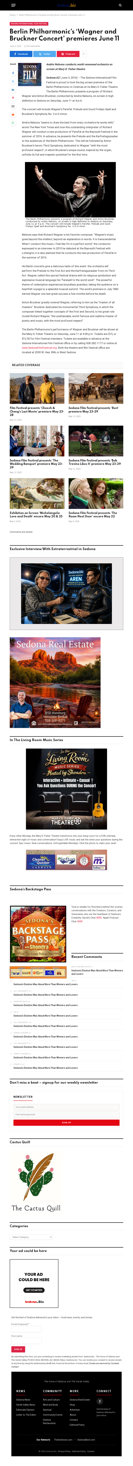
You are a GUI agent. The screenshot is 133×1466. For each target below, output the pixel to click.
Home (12, 15)
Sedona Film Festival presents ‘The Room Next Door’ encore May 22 (93, 515)
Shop (72, 1404)
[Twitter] (13, 81)
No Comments (33, 46)
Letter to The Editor (26, 1415)
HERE (99, 917)
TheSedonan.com (63, 1439)
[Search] (120, 5)
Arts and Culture (51, 1399)
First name (16, 1336)
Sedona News (23, 1399)
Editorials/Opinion (25, 1409)
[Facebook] (13, 73)
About (73, 1415)
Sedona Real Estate (80, 1399)
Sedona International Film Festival (29, 24)
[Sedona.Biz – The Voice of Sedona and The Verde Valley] (66, 5)
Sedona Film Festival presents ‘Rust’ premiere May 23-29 (94, 410)
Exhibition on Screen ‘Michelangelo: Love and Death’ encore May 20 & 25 (36, 515)
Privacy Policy (64, 1451)
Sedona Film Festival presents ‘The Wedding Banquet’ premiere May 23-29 (36, 464)
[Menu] (13, 5)
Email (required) (20, 1324)
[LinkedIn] (13, 89)
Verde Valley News (25, 1404)
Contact (74, 1420)
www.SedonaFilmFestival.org (39, 347)
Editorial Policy (77, 1425)
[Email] (13, 106)
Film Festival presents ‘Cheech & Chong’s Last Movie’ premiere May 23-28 (37, 412)
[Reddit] (13, 114)
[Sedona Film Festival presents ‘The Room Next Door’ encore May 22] (96, 493)
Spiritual (47, 1409)
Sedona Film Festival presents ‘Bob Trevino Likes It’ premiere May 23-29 (95, 462)
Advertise (75, 1409)
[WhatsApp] (13, 122)
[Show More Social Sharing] (83, 54)
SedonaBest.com (86, 1439)
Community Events (52, 1415)
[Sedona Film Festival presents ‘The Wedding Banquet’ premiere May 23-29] (37, 441)
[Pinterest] (13, 98)
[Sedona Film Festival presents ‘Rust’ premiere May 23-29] (96, 388)
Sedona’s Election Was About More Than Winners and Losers (97, 972)
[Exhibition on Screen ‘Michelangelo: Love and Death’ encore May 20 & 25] (37, 493)
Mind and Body (50, 1404)
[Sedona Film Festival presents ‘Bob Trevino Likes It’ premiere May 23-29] (96, 441)
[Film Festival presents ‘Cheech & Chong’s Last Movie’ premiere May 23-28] (37, 388)
